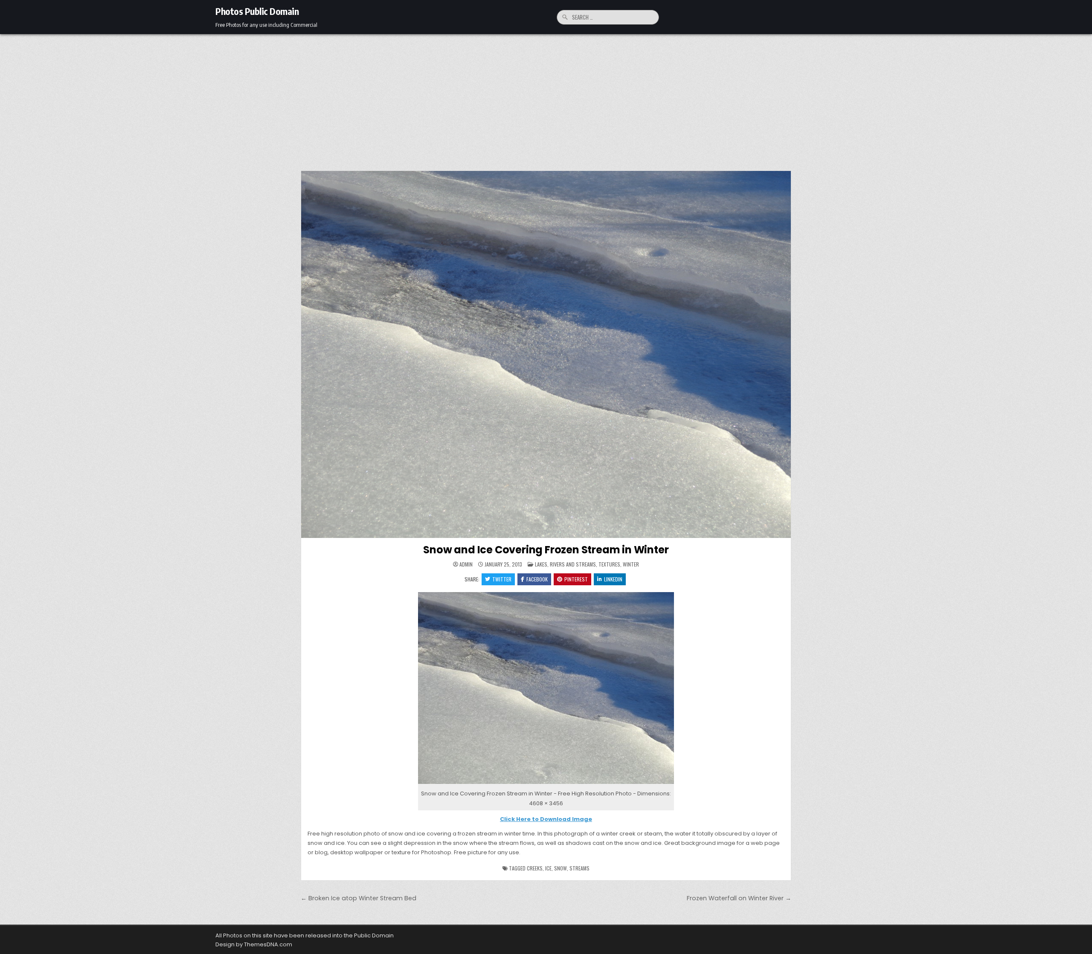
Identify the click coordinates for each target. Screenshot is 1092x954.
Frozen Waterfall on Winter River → (739, 898)
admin (466, 564)
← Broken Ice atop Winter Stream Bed (358, 898)
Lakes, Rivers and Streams (565, 564)
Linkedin (613, 579)
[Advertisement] (546, 98)
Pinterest (576, 579)
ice (548, 868)
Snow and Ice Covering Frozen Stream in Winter (545, 550)
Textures (609, 564)
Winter (631, 564)
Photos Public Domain (257, 11)
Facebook (537, 579)
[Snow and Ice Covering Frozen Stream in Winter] (546, 784)
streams (579, 868)
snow (560, 868)
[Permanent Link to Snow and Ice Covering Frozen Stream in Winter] (546, 354)
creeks (535, 868)
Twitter (501, 579)
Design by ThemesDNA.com (253, 944)
